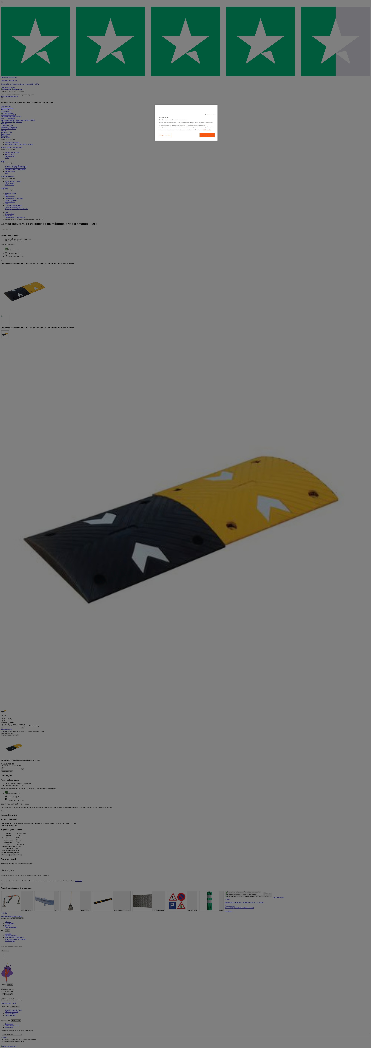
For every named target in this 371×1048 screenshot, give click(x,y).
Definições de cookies (164, 135)
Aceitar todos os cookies (207, 135)
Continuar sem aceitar (210, 114)
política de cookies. (207, 129)
